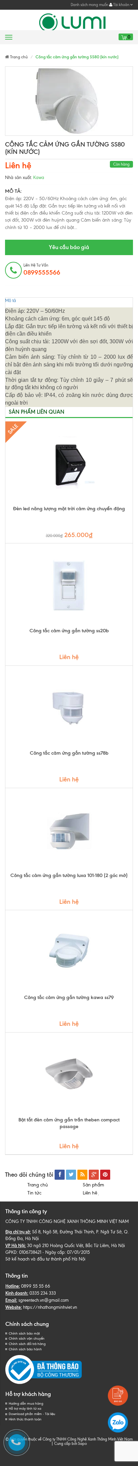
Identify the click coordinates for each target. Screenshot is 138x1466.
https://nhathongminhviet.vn (50, 1307)
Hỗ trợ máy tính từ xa (25, 1408)
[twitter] (71, 1175)
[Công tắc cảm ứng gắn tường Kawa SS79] (69, 952)
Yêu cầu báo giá (69, 247)
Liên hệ (91, 1193)
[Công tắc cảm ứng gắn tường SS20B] (69, 585)
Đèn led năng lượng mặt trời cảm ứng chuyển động (69, 509)
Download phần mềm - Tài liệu (32, 1414)
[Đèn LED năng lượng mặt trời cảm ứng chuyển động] (69, 463)
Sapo (82, 1443)
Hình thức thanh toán (25, 1419)
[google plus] (94, 1175)
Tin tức (34, 1193)
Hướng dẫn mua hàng (26, 1403)
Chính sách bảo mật (24, 1333)
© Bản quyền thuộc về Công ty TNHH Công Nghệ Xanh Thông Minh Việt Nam (69, 1439)
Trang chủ (37, 1185)
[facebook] (60, 1175)
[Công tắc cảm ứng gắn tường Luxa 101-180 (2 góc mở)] (69, 830)
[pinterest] (105, 1175)
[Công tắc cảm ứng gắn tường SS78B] (69, 708)
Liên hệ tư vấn (41, 269)
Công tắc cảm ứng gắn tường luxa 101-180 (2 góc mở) (69, 875)
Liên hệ (18, 165)
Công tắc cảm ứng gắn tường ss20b (69, 631)
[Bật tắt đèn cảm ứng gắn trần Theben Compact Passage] (69, 1074)
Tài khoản (121, 4)
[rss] (82, 1175)
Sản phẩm (93, 1185)
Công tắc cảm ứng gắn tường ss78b (69, 753)
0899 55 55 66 (35, 1286)
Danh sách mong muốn (89, 4)
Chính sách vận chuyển (27, 1338)
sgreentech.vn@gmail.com (43, 1300)
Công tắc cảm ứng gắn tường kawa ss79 (69, 997)
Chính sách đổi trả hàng (27, 1344)
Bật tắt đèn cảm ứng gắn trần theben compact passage (69, 1123)
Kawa (38, 177)
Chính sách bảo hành (25, 1349)
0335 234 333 (42, 1293)
